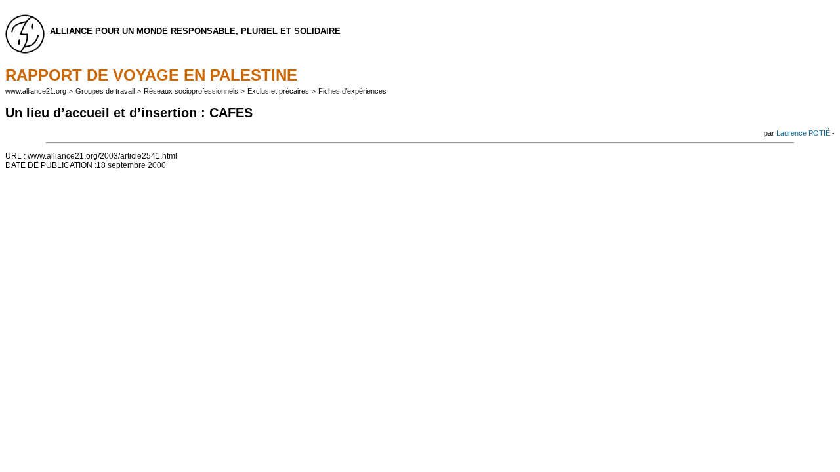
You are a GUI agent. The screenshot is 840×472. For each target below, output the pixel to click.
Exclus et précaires (278, 91)
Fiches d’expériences (352, 91)
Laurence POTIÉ (803, 133)
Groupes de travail (105, 91)
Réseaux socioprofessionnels (191, 91)
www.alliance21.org (35, 91)
